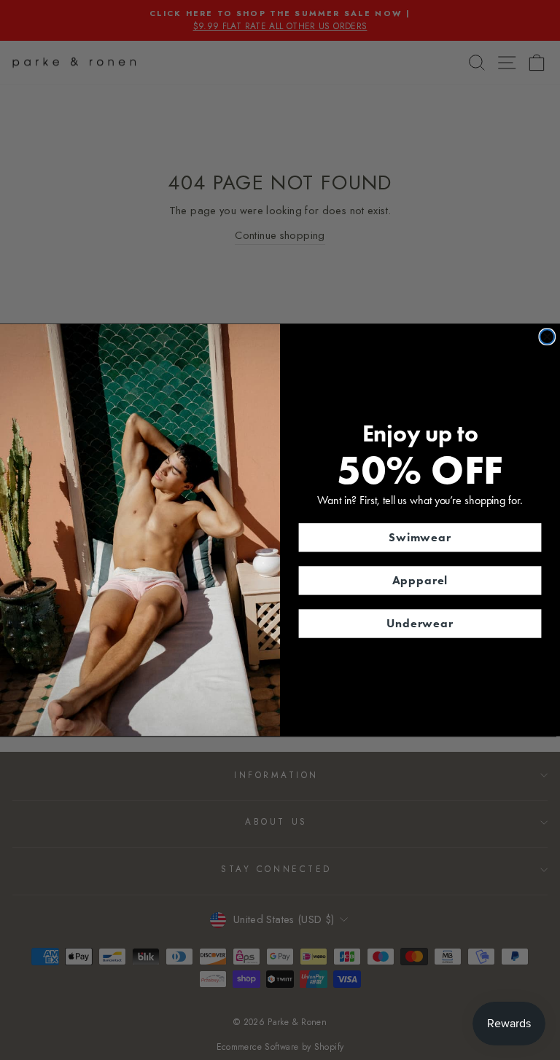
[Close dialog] (547, 336)
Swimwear (420, 537)
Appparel (420, 580)
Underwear (420, 623)
